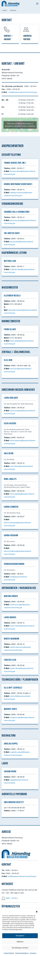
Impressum (33, 953)
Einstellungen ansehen (20, 948)
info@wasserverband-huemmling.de (22, 92)
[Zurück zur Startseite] (11, 3)
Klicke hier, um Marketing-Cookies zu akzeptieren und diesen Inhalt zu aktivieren (20, 125)
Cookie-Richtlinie (9, 953)
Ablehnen (20, 942)
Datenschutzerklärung (22, 953)
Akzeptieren (20, 936)
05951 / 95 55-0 (11, 898)
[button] (37, 911)
